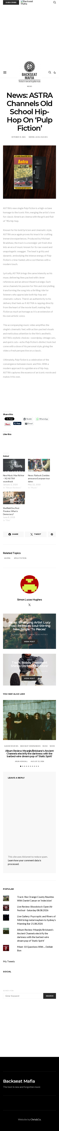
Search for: (8, 991)
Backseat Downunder (30, 746)
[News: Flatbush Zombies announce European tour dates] (39, 465)
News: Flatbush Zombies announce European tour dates (39, 478)
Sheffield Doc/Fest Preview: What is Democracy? (11, 511)
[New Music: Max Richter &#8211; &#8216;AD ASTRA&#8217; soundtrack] (14, 465)
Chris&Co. (36, 1119)
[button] (55, 72)
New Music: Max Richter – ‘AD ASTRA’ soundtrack (13, 478)
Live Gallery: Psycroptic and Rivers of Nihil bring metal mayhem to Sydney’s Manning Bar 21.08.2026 (36, 920)
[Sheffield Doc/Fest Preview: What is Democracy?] (14, 498)
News (29, 86)
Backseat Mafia (19, 1081)
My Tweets (9, 961)
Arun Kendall (21, 761)
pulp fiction (20, 558)
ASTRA (7, 558)
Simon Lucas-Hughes (38, 137)
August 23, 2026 (37, 761)
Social (7, 971)
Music (45, 746)
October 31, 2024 (18, 137)
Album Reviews (11, 746)
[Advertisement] (29, 36)
